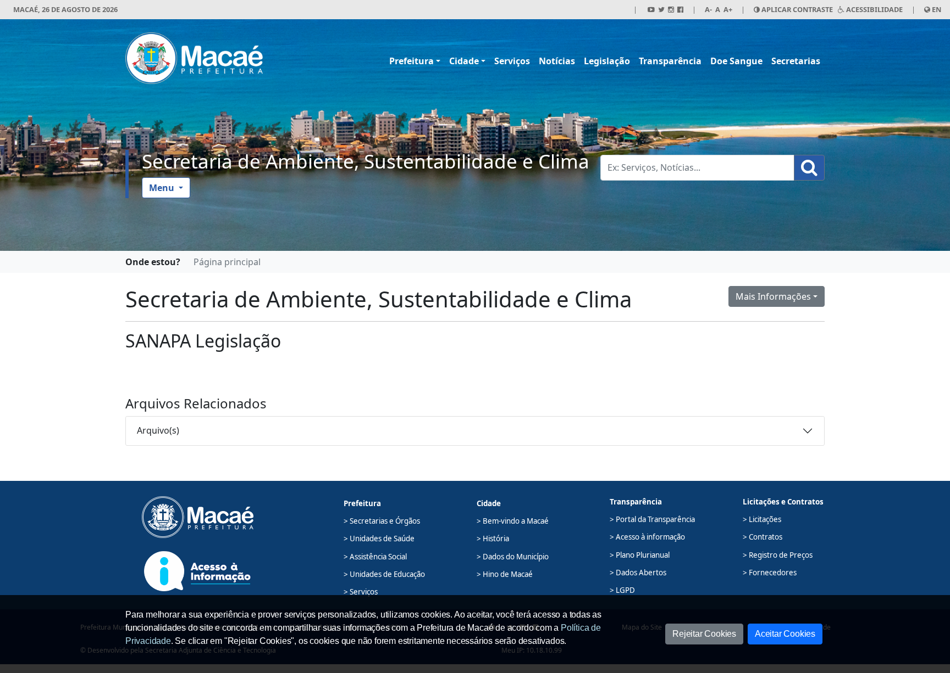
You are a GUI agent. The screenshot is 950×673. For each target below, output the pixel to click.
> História (493, 538)
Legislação (607, 61)
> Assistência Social (375, 557)
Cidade (464, 61)
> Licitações (762, 519)
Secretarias (795, 61)
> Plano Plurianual (640, 555)
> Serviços (361, 592)
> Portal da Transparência (652, 519)
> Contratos (762, 537)
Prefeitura (411, 61)
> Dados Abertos (638, 572)
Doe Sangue (736, 61)
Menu (162, 188)
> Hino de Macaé (505, 574)
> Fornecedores (770, 572)
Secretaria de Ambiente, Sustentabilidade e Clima (365, 161)
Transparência (670, 61)
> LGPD (622, 590)
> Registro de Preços (778, 555)
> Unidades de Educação (384, 574)
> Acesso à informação (647, 537)
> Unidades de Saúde (379, 538)
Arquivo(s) (158, 430)
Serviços (512, 61)
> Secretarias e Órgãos (382, 521)
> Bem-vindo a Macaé (513, 521)
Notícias (557, 61)
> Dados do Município (513, 557)
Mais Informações (773, 296)
